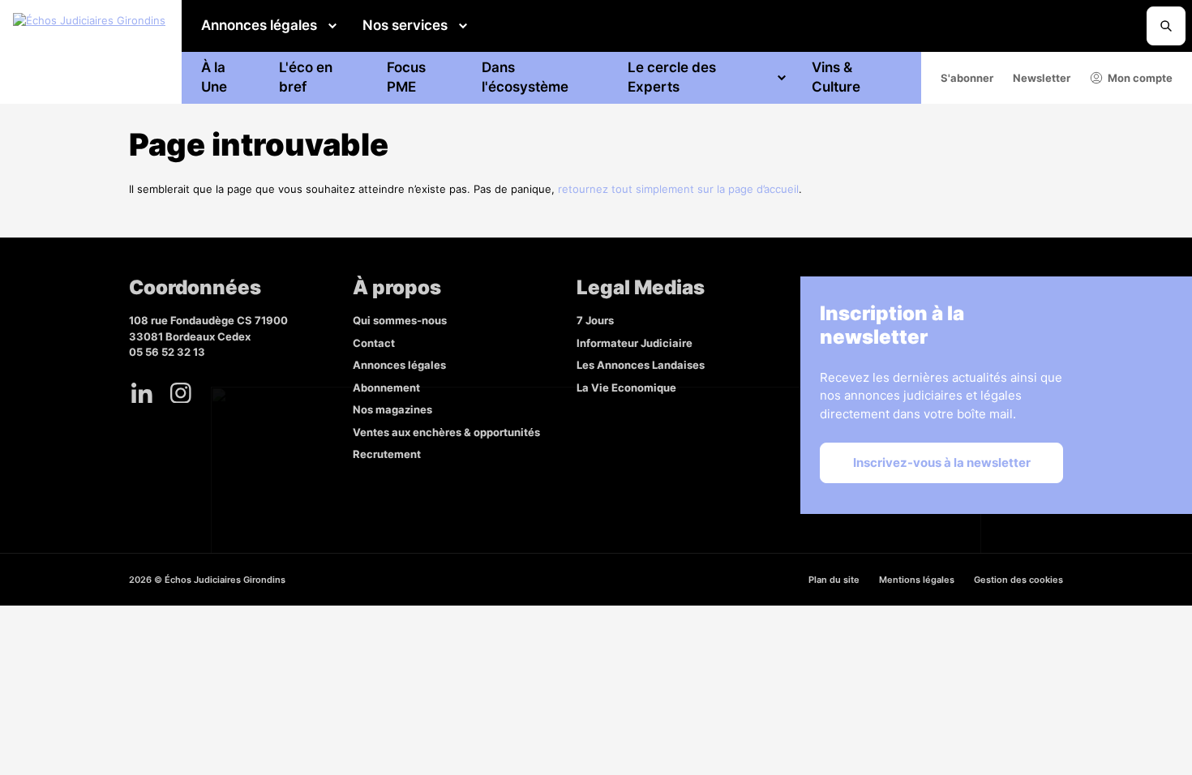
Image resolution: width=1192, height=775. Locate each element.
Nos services (405, 25)
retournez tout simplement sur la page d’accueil (678, 188)
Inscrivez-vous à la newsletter (942, 462)
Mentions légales (916, 579)
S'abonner (967, 77)
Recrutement (387, 453)
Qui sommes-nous (400, 320)
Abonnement (386, 387)
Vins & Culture (836, 77)
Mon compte (1140, 77)
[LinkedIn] (142, 393)
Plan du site (834, 579)
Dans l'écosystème (525, 77)
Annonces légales (259, 25)
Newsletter (1041, 77)
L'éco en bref (305, 77)
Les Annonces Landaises (641, 364)
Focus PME (406, 77)
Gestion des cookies (1018, 579)
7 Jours (595, 320)
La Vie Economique (626, 387)
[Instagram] (181, 393)
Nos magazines (392, 409)
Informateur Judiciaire (634, 342)
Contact (374, 342)
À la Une (214, 77)
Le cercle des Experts (672, 77)
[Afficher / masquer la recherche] (1166, 25)
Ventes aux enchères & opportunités (446, 432)
